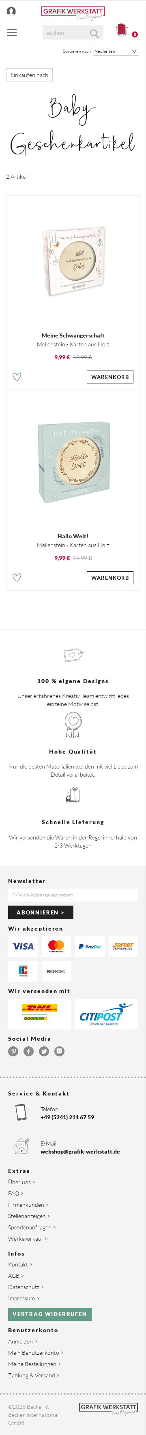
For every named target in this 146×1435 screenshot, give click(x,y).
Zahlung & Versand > (34, 1375)
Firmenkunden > (28, 1204)
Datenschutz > (26, 1286)
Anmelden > (22, 1341)
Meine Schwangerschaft (73, 335)
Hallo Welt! (73, 536)
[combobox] (73, 32)
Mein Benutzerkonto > (36, 1352)
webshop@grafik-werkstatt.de (80, 1151)
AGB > (16, 1275)
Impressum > (23, 1298)
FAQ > (16, 1193)
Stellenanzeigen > (29, 1215)
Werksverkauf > (28, 1238)
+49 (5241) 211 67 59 (67, 1117)
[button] (17, 378)
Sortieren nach (77, 51)
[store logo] (73, 13)
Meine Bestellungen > (34, 1363)
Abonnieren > (41, 912)
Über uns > (21, 1182)
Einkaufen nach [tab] (29, 74)
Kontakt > (20, 1264)
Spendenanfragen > (32, 1227)
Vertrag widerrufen (50, 1314)
